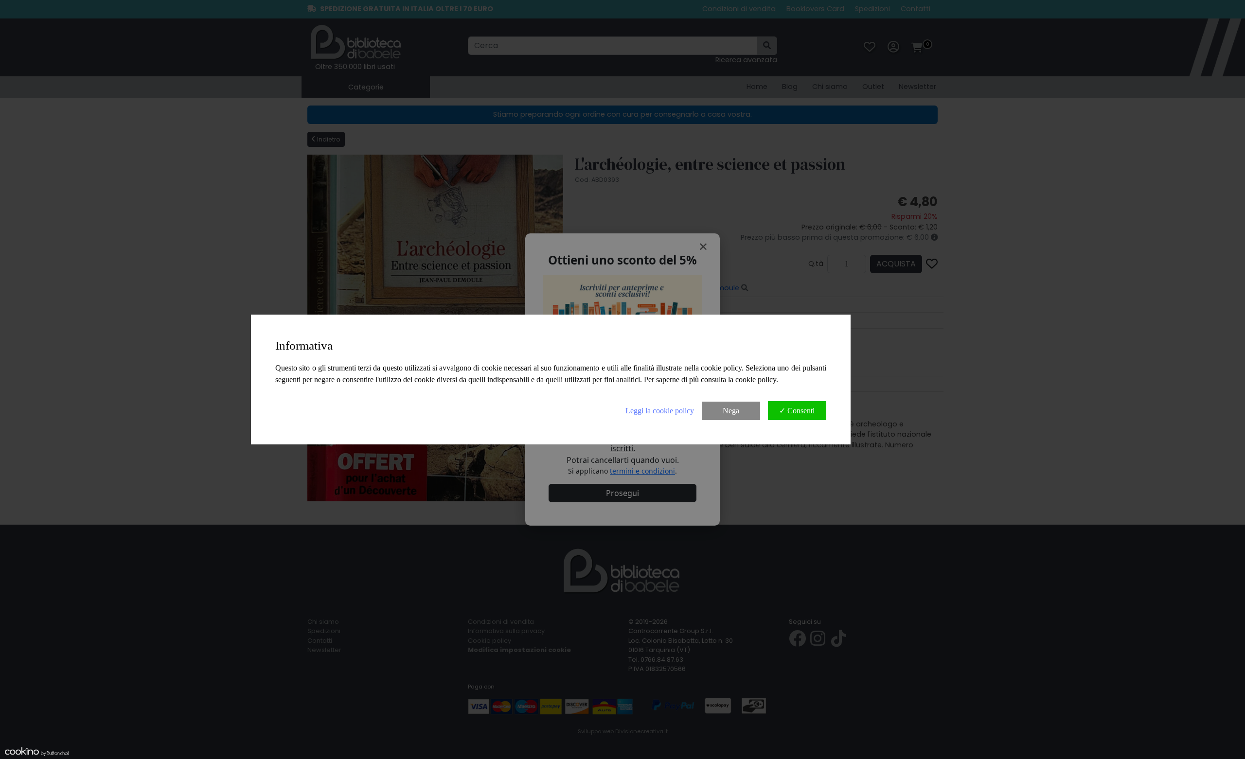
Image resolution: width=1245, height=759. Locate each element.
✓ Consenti (797, 410)
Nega (731, 410)
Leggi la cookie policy (659, 410)
